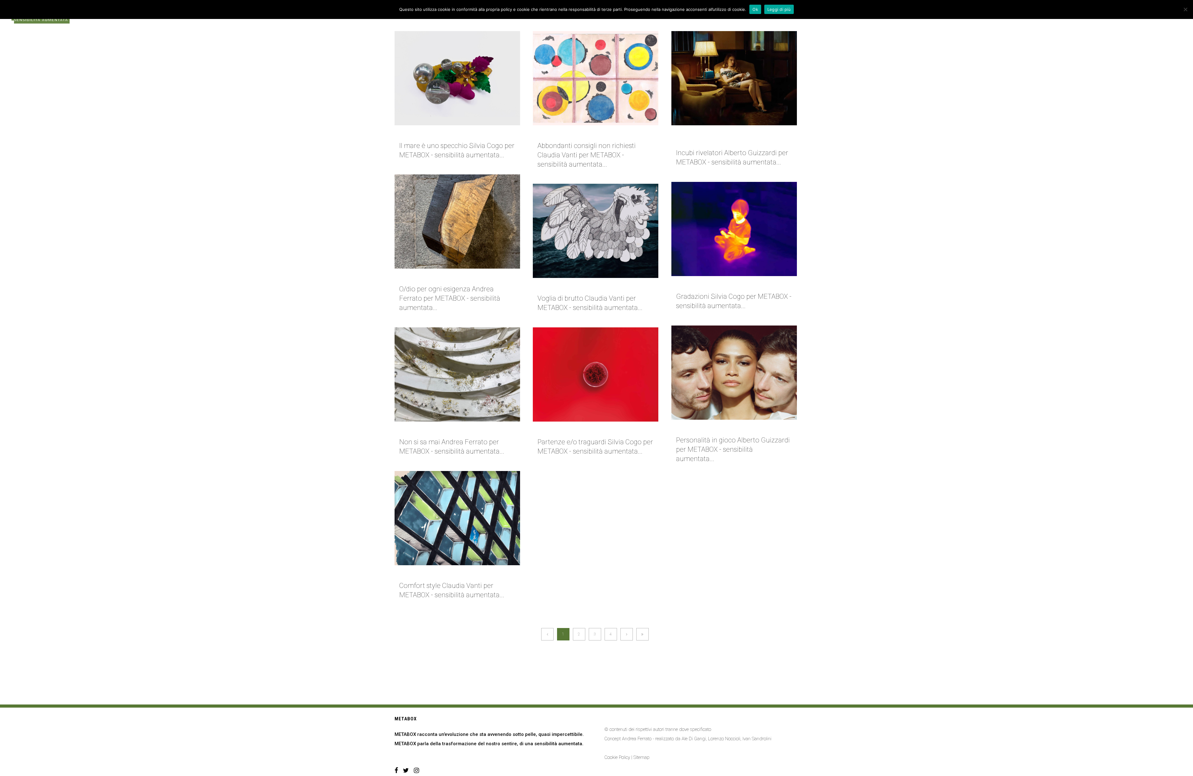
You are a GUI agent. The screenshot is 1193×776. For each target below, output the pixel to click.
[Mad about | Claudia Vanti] (457, 518)
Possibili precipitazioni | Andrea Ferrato (449, 430)
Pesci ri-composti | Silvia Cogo (436, 134)
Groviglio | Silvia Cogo (564, 430)
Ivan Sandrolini (757, 738)
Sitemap (641, 757)
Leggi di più (779, 9)
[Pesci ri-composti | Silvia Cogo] (457, 78)
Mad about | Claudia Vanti (430, 574)
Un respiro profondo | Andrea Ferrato (445, 277)
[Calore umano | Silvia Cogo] (734, 229)
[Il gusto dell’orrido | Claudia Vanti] (595, 231)
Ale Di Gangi (694, 738)
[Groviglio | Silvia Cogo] (595, 374)
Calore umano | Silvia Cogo (708, 285)
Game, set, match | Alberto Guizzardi (720, 428)
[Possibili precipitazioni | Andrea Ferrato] (457, 374)
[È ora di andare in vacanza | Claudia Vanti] (595, 78)
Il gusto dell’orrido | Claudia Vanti (580, 286)
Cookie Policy (617, 757)
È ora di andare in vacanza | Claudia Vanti (587, 134)
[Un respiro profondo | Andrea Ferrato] (457, 221)
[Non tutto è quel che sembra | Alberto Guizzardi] (734, 78)
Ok (755, 9)
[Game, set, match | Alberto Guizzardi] (734, 373)
